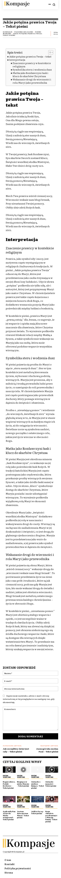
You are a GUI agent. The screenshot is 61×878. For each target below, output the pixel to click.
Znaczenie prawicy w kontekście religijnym (32, 65)
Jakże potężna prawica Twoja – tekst (30, 56)
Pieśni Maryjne (7, 776)
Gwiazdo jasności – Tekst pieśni (50, 783)
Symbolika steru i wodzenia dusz (32, 69)
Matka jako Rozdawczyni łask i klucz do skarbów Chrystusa (30, 74)
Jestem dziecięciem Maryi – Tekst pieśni (23, 814)
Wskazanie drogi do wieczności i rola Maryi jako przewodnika (32, 81)
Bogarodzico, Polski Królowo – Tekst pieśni (9, 784)
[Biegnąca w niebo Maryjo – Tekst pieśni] (23, 769)
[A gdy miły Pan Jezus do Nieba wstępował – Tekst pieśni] (9, 799)
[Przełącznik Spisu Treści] (49, 52)
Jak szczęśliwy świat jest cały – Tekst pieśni (16, 750)
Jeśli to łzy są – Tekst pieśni (37, 812)
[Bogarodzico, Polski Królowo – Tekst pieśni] (9, 769)
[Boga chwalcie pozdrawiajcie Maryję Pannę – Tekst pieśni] (51, 799)
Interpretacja (17, 59)
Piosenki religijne (23, 32)
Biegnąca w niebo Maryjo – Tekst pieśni (23, 783)
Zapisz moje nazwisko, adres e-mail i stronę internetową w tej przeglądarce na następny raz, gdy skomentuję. (29, 699)
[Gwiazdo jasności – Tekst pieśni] (51, 769)
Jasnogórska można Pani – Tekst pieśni (47, 750)
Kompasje (7, 32)
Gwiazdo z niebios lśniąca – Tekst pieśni (37, 784)
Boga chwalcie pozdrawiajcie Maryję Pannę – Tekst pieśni (51, 816)
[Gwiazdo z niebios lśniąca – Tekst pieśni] (37, 769)
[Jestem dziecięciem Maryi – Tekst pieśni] (23, 799)
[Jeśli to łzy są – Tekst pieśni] (37, 799)
